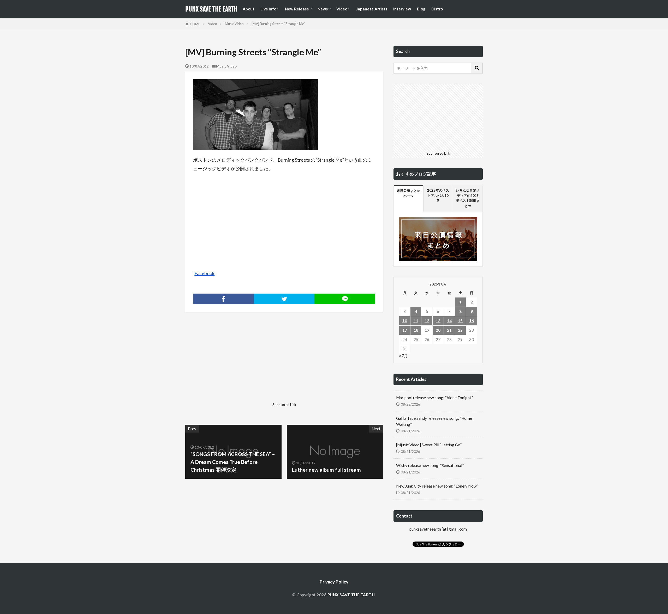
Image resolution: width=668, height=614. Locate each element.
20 (438, 330)
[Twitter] (284, 299)
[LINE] (344, 299)
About (248, 9)
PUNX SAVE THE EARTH (211, 9)
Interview (402, 9)
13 (438, 320)
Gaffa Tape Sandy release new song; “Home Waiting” (434, 421)
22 (460, 330)
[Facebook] (223, 299)
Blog (421, 9)
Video (341, 9)
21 (449, 330)
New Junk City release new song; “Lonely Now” (437, 486)
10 (404, 320)
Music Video (234, 24)
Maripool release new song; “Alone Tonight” (434, 397)
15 (460, 320)
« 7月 (403, 355)
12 (427, 320)
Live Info (268, 9)
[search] (477, 68)
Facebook (204, 273)
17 (404, 330)
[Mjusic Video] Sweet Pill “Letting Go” (429, 444)
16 (471, 320)
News (323, 9)
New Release (297, 9)
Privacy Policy (334, 582)
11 (416, 320)
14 (449, 320)
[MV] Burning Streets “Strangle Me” (278, 24)
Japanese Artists (371, 9)
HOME (195, 24)
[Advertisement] (234, 363)
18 (416, 330)
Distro (437, 9)
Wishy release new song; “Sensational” (430, 465)
